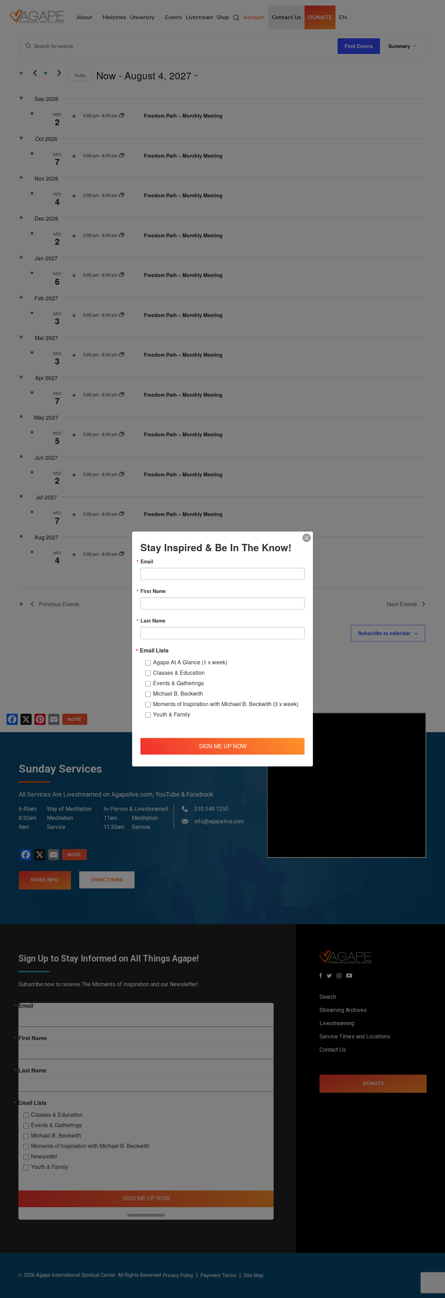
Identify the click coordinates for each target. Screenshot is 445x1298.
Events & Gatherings (178, 683)
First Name (153, 590)
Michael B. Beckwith (178, 693)
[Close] (306, 538)
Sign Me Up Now (222, 746)
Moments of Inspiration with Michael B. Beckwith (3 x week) (225, 704)
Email (146, 561)
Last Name (152, 620)
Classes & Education (179, 672)
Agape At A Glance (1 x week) (190, 662)
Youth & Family (171, 714)
